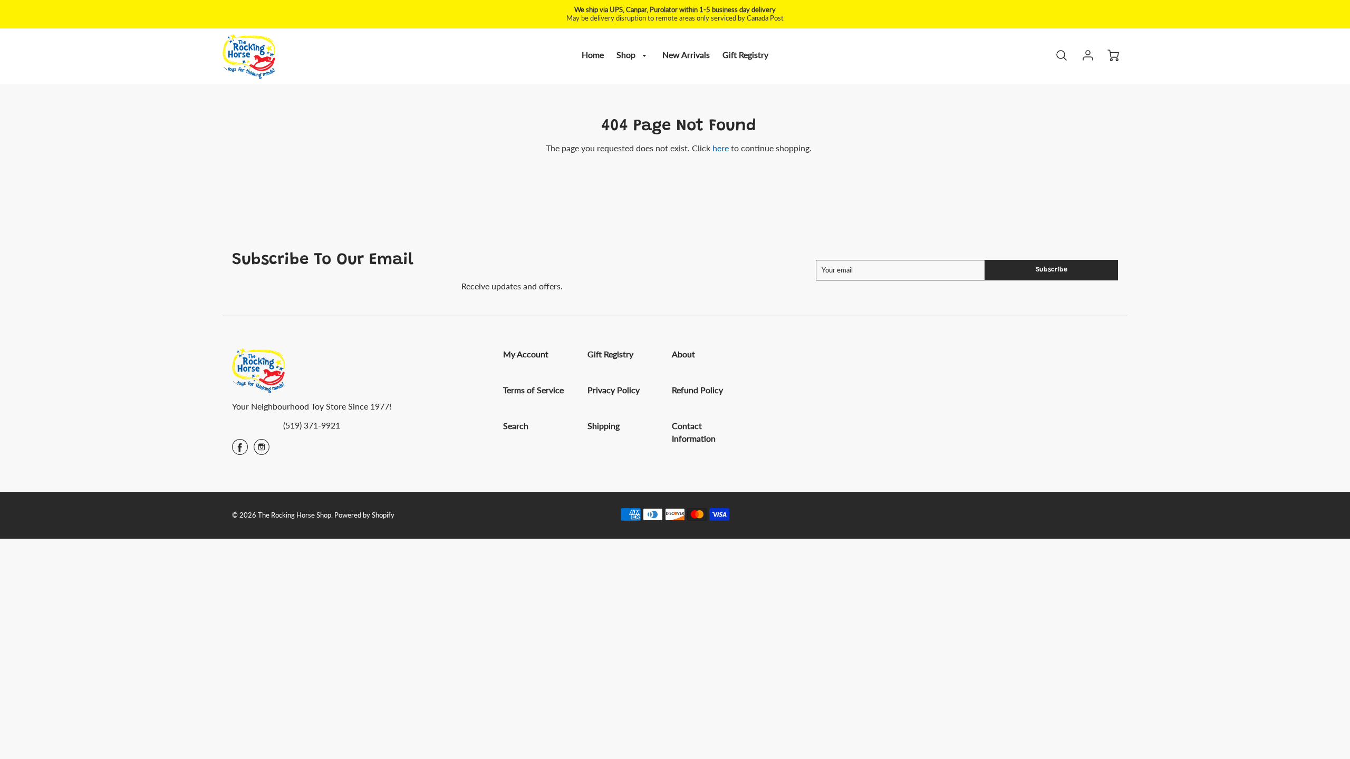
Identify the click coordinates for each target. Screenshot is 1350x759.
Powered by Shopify (364, 515)
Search (515, 426)
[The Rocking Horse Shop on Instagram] (261, 450)
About (683, 354)
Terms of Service (533, 390)
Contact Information (694, 432)
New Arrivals (686, 55)
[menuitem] (592, 55)
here (720, 148)
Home (593, 55)
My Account (525, 354)
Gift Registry (745, 55)
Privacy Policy (613, 390)
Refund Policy (697, 390)
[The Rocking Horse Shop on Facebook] (240, 450)
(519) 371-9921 (311, 425)
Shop (627, 55)
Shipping (603, 426)
